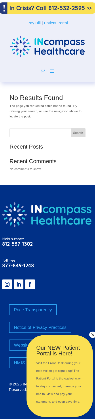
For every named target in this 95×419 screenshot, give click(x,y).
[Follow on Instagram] (7, 284)
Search (78, 132)
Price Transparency (33, 309)
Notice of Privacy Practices (40, 327)
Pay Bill (34, 23)
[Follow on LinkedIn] (18, 284)
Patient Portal (56, 23)
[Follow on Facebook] (30, 284)
